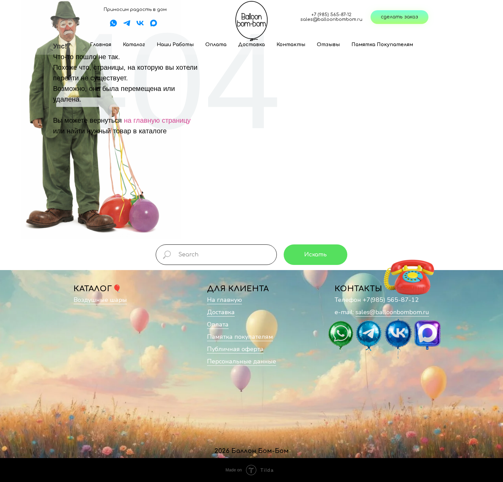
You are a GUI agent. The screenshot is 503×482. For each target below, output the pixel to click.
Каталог (134, 44)
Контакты (290, 44)
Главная (100, 44)
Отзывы (328, 44)
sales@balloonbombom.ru (392, 312)
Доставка (251, 44)
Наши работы (175, 44)
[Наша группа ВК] (140, 25)
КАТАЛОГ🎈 (98, 289)
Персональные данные (241, 361)
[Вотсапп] (113, 25)
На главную (224, 300)
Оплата (216, 44)
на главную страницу (157, 120)
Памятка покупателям (382, 44)
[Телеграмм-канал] (126, 25)
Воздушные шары (100, 300)
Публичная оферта (235, 349)
